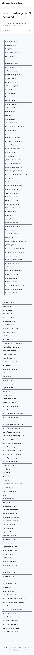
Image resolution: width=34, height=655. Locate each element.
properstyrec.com (11, 130)
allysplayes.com (8, 388)
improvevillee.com (9, 524)
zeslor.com (6, 473)
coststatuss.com (10, 78)
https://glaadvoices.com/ (13, 259)
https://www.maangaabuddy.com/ (14, 602)
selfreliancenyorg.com (10, 491)
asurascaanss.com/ (9, 332)
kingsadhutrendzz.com (10, 521)
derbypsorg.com (8, 591)
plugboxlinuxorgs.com (12, 75)
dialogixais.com (8, 339)
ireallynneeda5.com (11, 222)
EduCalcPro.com (8, 465)
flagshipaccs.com (8, 498)
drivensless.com (10, 89)
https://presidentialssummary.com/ (16, 241)
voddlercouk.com (11, 267)
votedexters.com (8, 543)
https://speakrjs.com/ (10, 458)
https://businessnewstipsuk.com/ (16, 174)
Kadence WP (20, 650)
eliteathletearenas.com (10, 510)
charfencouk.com (11, 215)
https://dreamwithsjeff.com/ (14, 248)
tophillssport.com (8, 317)
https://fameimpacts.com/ (11, 432)
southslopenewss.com (12, 256)
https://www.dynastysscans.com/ (14, 410)
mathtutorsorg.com (9, 558)
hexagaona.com (10, 152)
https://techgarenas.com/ (11, 606)
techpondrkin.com (11, 282)
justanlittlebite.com (11, 41)
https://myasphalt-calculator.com (14, 484)
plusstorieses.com (9, 365)
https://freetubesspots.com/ (12, 617)
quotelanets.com (10, 60)
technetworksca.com (10, 550)
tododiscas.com (10, 156)
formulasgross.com (11, 97)
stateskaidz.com (10, 211)
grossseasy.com (10, 93)
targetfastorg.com (9, 539)
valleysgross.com (8, 302)
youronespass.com (11, 245)
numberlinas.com (11, 219)
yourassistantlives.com (12, 160)
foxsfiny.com (7, 306)
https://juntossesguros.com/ (14, 252)
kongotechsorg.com (11, 278)
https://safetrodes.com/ (10, 620)
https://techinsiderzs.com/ (14, 289)
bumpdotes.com (10, 230)
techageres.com (8, 380)
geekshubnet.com (9, 321)
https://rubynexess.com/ (11, 439)
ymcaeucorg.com (8, 384)
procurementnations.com (13, 67)
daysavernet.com (11, 123)
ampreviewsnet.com (9, 399)
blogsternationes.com (12, 137)
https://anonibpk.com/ (10, 613)
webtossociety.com (11, 71)
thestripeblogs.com (11, 56)
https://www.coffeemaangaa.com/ (14, 598)
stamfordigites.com (9, 354)
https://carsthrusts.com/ (13, 293)
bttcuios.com (7, 391)
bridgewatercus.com (9, 584)
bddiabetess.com (8, 395)
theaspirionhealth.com (10, 565)
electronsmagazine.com (13, 52)
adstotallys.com (8, 587)
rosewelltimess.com (9, 351)
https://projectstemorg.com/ (14, 285)
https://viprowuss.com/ (12, 263)
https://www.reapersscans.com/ (13, 424)
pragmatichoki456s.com (11, 347)
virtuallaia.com (7, 314)
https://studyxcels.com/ (10, 632)
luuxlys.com (9, 49)
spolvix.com (7, 469)
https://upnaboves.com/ (13, 208)
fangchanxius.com (11, 82)
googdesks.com (8, 495)
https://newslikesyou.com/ (11, 447)
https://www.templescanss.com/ (13, 428)
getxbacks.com (10, 134)
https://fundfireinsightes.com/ (12, 443)
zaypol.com (6, 480)
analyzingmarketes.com (13, 270)
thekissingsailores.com (10, 513)
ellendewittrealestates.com (14, 145)
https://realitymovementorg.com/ (16, 171)
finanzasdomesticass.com (11, 517)
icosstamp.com (10, 115)
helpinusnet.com (10, 45)
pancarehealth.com (9, 572)
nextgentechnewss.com (11, 328)
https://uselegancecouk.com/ (12, 450)
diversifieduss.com (9, 502)
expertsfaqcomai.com (10, 547)
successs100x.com (11, 234)
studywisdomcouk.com (10, 362)
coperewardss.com (9, 532)
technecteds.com (8, 580)
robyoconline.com (9, 576)
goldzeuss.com (10, 111)
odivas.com (6, 476)
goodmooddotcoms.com (13, 193)
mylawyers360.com (11, 108)
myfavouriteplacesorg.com (14, 189)
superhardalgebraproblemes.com (16, 126)
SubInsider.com (8, 487)
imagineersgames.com (12, 226)
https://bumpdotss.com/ (11, 461)
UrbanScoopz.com (9, 373)
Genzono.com (7, 376)
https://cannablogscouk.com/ (12, 609)
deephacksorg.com (11, 86)
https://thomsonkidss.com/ (12, 628)
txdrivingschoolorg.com (10, 406)
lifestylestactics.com (12, 204)
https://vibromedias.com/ (11, 624)
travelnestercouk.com (10, 369)
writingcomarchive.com (10, 561)
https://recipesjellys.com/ (13, 163)
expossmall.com (10, 119)
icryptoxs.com (9, 237)
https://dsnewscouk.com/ (13, 185)
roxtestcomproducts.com (11, 402)
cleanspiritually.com (9, 569)
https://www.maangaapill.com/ (13, 413)
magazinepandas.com (10, 358)
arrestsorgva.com (8, 554)
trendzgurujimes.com (12, 182)
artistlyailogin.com (9, 336)
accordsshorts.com (11, 63)
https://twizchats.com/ (12, 148)
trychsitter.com (10, 100)
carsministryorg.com (9, 535)
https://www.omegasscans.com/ (13, 417)
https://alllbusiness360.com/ (14, 167)
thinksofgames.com (11, 197)
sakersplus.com (8, 528)
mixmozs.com (9, 178)
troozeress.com (8, 310)
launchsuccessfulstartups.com (13, 343)
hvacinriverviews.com (12, 274)
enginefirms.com (8, 325)
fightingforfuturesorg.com (13, 141)
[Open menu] (30, 3)
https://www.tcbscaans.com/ (12, 595)
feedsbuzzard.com (11, 200)
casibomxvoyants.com (12, 104)
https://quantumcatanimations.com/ (14, 454)
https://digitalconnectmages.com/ (14, 436)
